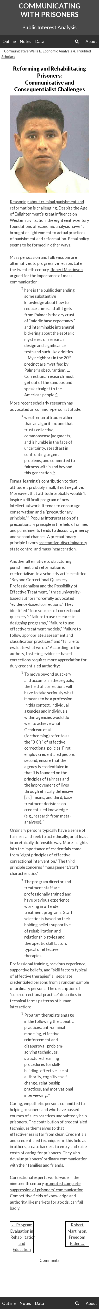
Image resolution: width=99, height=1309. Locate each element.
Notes (25, 41)
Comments (50, 1260)
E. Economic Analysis (55, 51)
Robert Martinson (66, 269)
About (91, 41)
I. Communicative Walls (19, 51)
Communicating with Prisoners (49, 9)
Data (39, 41)
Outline (9, 41)
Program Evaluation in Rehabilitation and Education (23, 1237)
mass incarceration (59, 548)
